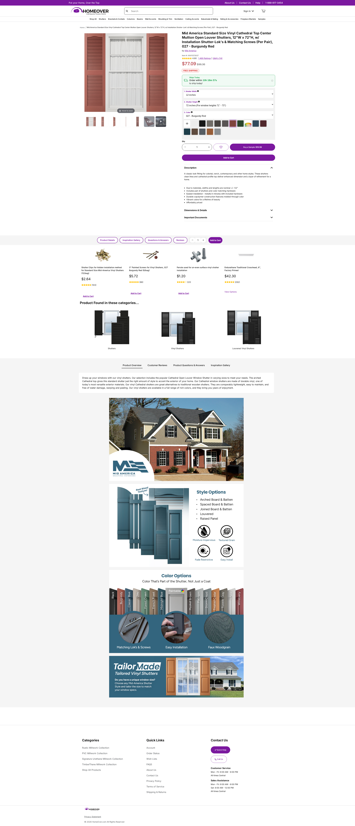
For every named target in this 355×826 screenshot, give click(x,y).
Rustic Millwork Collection (95, 747)
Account (150, 747)
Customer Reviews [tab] (157, 365)
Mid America (190, 50)
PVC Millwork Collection (94, 753)
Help (257, 3)
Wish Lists (151, 758)
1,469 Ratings (204, 58)
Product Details (107, 240)
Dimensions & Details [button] (195, 210)
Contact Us (245, 3)
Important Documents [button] (195, 217)
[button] (228, 80)
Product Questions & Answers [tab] (189, 365)
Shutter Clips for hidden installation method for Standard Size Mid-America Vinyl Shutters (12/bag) (102, 270)
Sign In (247, 11)
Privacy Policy (153, 781)
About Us (229, 3)
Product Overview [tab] (132, 365)
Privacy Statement (92, 816)
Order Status (152, 753)
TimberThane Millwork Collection (99, 764)
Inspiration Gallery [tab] (220, 365)
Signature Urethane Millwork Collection (102, 758)
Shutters (112, 348)
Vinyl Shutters (177, 348)
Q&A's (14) (217, 58)
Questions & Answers (158, 240)
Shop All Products (91, 770)
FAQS (149, 764)
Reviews (180, 240)
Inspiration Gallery (131, 240)
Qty (183, 141)
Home (82, 27)
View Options (231, 292)
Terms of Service (155, 786)
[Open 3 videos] (161, 121)
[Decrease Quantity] (185, 147)
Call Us (220, 759)
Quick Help (221, 750)
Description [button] (190, 168)
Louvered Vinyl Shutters (243, 348)
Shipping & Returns (156, 792)
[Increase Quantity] (208, 147)
